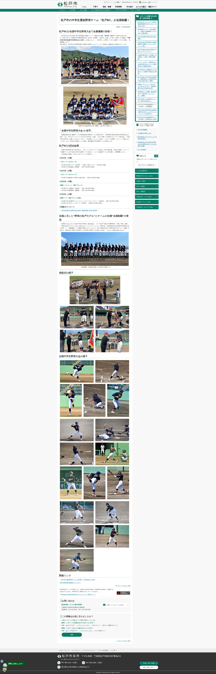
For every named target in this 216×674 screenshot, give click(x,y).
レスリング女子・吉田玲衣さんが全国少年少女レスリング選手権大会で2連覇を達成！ (147, 64)
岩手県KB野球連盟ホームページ (71, 582)
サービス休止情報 (103, 650)
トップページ (62, 10)
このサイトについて (64, 650)
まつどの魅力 (141, 7)
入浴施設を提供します (144, 133)
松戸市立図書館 (142, 129)
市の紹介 (129, 7)
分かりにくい (96, 625)
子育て (95, 7)
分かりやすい (71, 625)
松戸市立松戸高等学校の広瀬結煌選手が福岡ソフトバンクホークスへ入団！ (147, 44)
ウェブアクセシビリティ (89, 650)
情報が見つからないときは (144, 176)
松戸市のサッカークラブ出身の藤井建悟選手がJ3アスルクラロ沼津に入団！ (147, 24)
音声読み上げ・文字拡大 (131, 2)
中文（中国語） (141, 186)
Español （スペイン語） (143, 202)
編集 (157, 156)
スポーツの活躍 (83, 10)
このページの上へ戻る (124, 585)
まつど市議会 (142, 149)
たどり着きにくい (100, 630)
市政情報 (118, 7)
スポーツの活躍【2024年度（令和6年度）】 (101, 10)
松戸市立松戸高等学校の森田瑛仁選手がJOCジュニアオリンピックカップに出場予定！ (147, 112)
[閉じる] (1, 661)
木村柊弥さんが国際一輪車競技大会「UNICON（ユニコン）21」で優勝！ (147, 93)
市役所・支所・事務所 (149, 663)
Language (144, 2)
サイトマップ (153, 2)
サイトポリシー (76, 650)
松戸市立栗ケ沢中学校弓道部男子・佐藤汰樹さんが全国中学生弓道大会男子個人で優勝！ (147, 79)
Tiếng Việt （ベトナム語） (144, 196)
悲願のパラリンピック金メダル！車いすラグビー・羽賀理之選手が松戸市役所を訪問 (147, 86)
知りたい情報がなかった (110, 625)
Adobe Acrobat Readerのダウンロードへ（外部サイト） (79, 594)
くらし (84, 7)
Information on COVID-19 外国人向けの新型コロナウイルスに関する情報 (147, 144)
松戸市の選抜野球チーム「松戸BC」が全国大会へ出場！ (78, 579)
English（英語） (141, 181)
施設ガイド (152, 7)
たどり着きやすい (72, 630)
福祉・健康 (107, 7)
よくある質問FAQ (141, 170)
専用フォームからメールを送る (115, 605)
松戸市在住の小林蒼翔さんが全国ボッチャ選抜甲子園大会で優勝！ (147, 71)
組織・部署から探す (148, 667)
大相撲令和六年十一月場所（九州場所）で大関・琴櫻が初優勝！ (147, 57)
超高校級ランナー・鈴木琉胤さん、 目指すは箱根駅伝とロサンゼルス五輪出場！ (147, 31)
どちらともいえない (84, 625)
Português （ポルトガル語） (145, 207)
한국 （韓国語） (141, 191)
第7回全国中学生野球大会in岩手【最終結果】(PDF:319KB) (79, 210)
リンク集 (112, 650)
